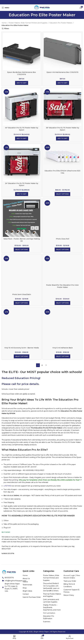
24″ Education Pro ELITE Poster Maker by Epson (21, 184)
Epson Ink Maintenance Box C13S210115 (62, 72)
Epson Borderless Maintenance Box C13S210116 (21, 73)
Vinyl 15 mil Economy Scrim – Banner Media (21, 348)
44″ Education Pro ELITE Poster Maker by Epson (21, 129)
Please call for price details (20, 384)
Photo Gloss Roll (62, 239)
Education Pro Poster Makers (61, 23)
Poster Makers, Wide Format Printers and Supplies (28, 23)
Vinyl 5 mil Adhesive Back (62, 348)
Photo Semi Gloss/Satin (21, 294)
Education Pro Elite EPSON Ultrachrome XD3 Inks (62, 172)
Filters (6, 28)
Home (4, 23)
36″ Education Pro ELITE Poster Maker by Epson (62, 129)
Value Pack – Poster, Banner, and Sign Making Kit (21, 240)
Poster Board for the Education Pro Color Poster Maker (62, 286)
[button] (21, 83)
